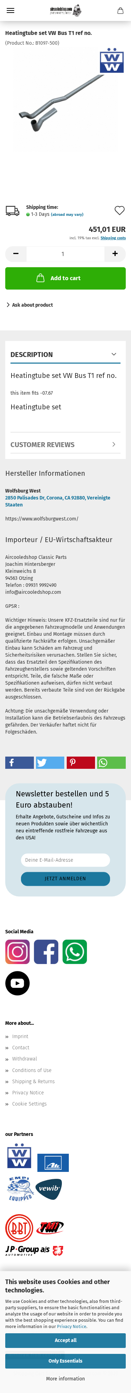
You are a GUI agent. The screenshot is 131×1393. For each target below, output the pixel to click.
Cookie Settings (29, 1104)
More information (65, 1379)
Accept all (66, 1340)
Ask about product (32, 305)
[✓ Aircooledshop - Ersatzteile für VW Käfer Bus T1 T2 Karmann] (66, 10)
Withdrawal (24, 1059)
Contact (20, 1048)
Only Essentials (65, 1361)
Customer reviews (42, 444)
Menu (10, 10)
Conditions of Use (32, 1070)
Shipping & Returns (33, 1082)
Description (31, 354)
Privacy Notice (71, 1326)
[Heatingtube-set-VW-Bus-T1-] (65, 99)
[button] (15, 254)
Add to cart (66, 278)
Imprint (20, 1037)
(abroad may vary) (67, 214)
